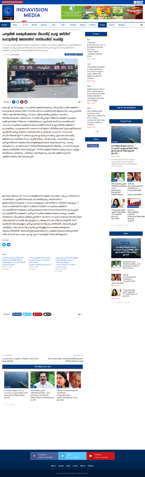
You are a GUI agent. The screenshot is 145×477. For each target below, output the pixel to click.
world (34, 25)
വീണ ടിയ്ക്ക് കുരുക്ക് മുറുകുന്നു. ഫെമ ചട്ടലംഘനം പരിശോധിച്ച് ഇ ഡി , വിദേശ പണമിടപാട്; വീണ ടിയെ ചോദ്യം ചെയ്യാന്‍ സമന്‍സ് (96, 117)
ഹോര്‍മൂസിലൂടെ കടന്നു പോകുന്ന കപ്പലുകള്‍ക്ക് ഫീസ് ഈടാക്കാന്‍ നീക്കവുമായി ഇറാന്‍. (126, 251)
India (15, 25)
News (53, 466)
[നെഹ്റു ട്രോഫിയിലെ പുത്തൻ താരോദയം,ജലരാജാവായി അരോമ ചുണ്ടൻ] (134, 203)
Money (73, 25)
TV (25, 24)
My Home (79, 54)
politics (92, 25)
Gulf (63, 25)
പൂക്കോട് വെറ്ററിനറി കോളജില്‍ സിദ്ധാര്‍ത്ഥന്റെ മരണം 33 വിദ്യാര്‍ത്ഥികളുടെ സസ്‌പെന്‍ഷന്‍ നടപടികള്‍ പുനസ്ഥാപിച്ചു (66, 262)
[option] (96, 84)
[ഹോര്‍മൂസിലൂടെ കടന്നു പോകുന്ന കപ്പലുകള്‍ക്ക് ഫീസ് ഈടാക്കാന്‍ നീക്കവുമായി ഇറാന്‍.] (16, 379)
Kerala (4, 25)
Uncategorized (133, 206)
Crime (102, 25)
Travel (111, 25)
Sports (43, 25)
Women (121, 25)
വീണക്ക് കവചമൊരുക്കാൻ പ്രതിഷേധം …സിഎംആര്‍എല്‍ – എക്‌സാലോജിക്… (123, 279)
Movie (82, 25)
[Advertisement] (42, 176)
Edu (53, 25)
